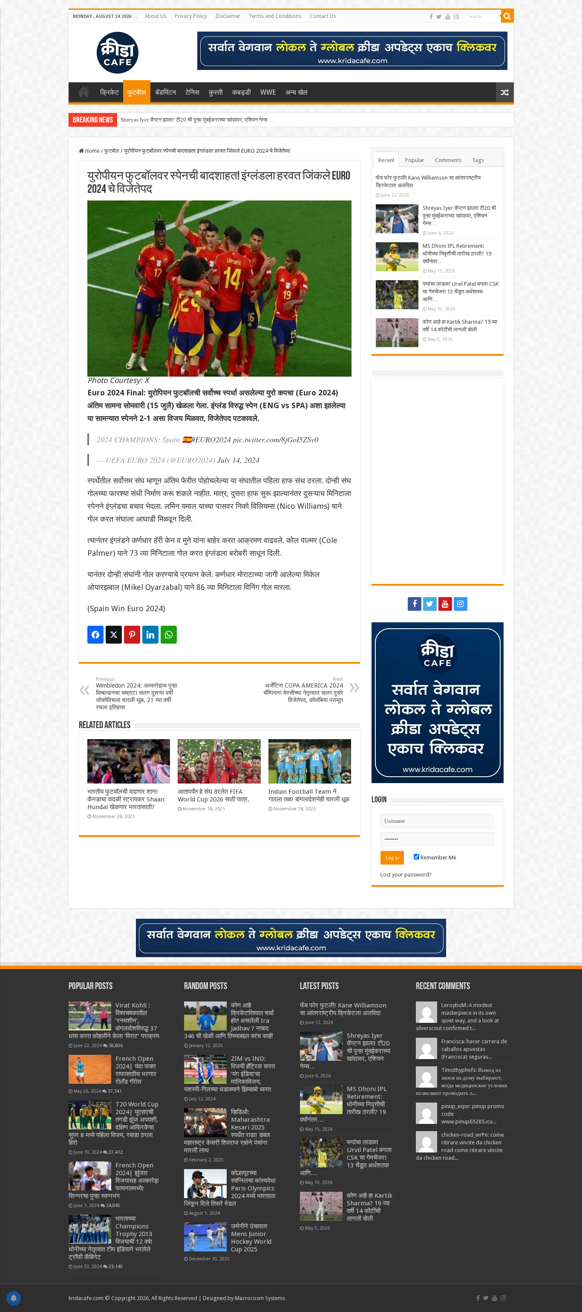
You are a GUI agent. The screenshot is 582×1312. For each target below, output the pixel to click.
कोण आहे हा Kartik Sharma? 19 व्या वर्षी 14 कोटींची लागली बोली (369, 1207)
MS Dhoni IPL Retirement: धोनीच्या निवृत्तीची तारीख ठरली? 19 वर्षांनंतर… (457, 253)
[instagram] (456, 17)
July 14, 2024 (238, 460)
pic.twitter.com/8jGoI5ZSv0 (275, 439)
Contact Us (323, 16)
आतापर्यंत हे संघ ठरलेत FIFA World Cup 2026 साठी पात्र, (213, 795)
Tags (478, 160)
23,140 (116, 1266)
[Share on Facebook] (95, 635)
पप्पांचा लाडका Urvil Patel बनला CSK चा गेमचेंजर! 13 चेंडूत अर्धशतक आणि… (460, 291)
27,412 (116, 1152)
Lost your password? (406, 874)
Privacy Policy (191, 16)
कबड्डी (241, 92)
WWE (268, 92)
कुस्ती (216, 92)
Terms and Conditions (275, 16)
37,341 (115, 1091)
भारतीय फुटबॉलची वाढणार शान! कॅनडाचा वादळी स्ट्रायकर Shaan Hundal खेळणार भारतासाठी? (125, 799)
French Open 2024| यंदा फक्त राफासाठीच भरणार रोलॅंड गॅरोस (135, 1070)
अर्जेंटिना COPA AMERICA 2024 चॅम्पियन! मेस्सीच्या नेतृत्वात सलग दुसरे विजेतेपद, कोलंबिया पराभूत (303, 689)
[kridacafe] (107, 51)
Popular (414, 160)
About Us (155, 16)
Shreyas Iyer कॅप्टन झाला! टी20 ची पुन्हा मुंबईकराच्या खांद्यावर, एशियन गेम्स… (197, 119)
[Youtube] (447, 17)
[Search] (507, 16)
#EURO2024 (211, 439)
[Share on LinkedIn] (150, 635)
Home (84, 91)
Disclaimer (228, 16)
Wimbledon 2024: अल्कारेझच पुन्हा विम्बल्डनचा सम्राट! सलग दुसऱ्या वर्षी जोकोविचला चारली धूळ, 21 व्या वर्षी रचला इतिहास (136, 693)
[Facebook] (431, 17)
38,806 (116, 1045)
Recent (386, 160)
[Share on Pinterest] (132, 635)
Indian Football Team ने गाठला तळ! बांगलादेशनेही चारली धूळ (308, 795)
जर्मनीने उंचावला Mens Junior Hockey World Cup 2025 (251, 1237)
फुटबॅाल (136, 92)
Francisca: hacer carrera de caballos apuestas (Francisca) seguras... (474, 1049)
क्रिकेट (109, 92)
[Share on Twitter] (114, 635)
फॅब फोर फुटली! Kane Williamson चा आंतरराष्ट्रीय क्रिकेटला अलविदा (343, 1009)
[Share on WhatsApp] (169, 635)
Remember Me (437, 857)
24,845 (113, 1205)
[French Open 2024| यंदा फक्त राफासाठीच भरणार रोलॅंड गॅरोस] (90, 1069)
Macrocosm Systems (260, 1298)
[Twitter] (439, 17)
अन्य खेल (296, 92)
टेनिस (192, 92)
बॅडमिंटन (166, 92)
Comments (448, 160)
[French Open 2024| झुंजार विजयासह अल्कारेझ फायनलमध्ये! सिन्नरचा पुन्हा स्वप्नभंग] (90, 1175)
